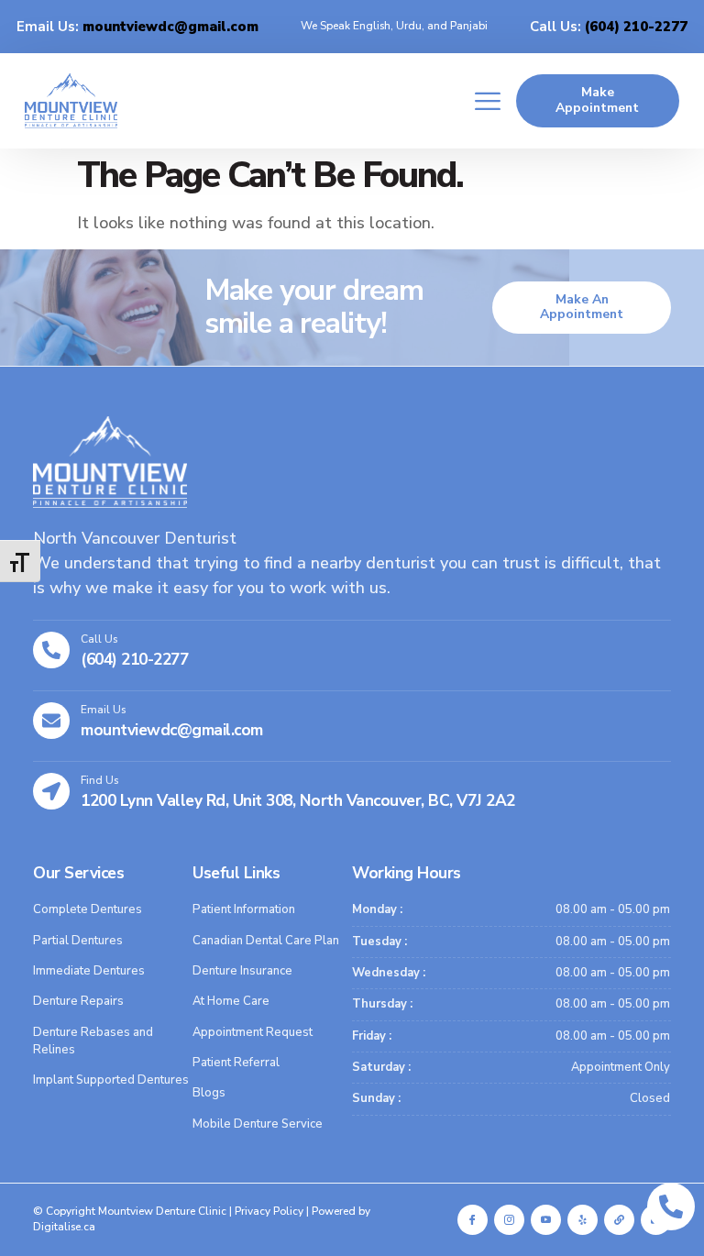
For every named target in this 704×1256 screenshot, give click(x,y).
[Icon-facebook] (472, 1220)
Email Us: (137, 26)
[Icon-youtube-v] (546, 1220)
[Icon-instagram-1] (509, 1220)
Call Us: (609, 26)
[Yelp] (582, 1220)
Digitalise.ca (64, 1226)
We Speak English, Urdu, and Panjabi (394, 25)
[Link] (619, 1220)
